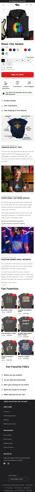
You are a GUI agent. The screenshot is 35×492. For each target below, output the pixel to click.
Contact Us (7, 412)
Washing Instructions (10, 424)
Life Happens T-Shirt (8, 333)
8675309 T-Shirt (6, 310)
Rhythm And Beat (10, 485)
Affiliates (6, 420)
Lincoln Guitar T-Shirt (7, 357)
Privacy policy (9, 488)
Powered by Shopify (20, 485)
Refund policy (29, 485)
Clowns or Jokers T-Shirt (25, 310)
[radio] (2, 49)
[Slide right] (20, 41)
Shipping (3, 69)
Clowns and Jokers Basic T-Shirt (25, 334)
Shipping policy (27, 488)
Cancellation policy (8, 490)
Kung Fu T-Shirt (23, 357)
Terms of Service (8, 447)
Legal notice (29, 490)
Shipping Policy (8, 443)
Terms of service (18, 488)
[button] (4, 5)
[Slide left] (14, 41)
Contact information (20, 490)
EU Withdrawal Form (10, 416)
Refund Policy (8, 439)
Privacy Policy (8, 435)
